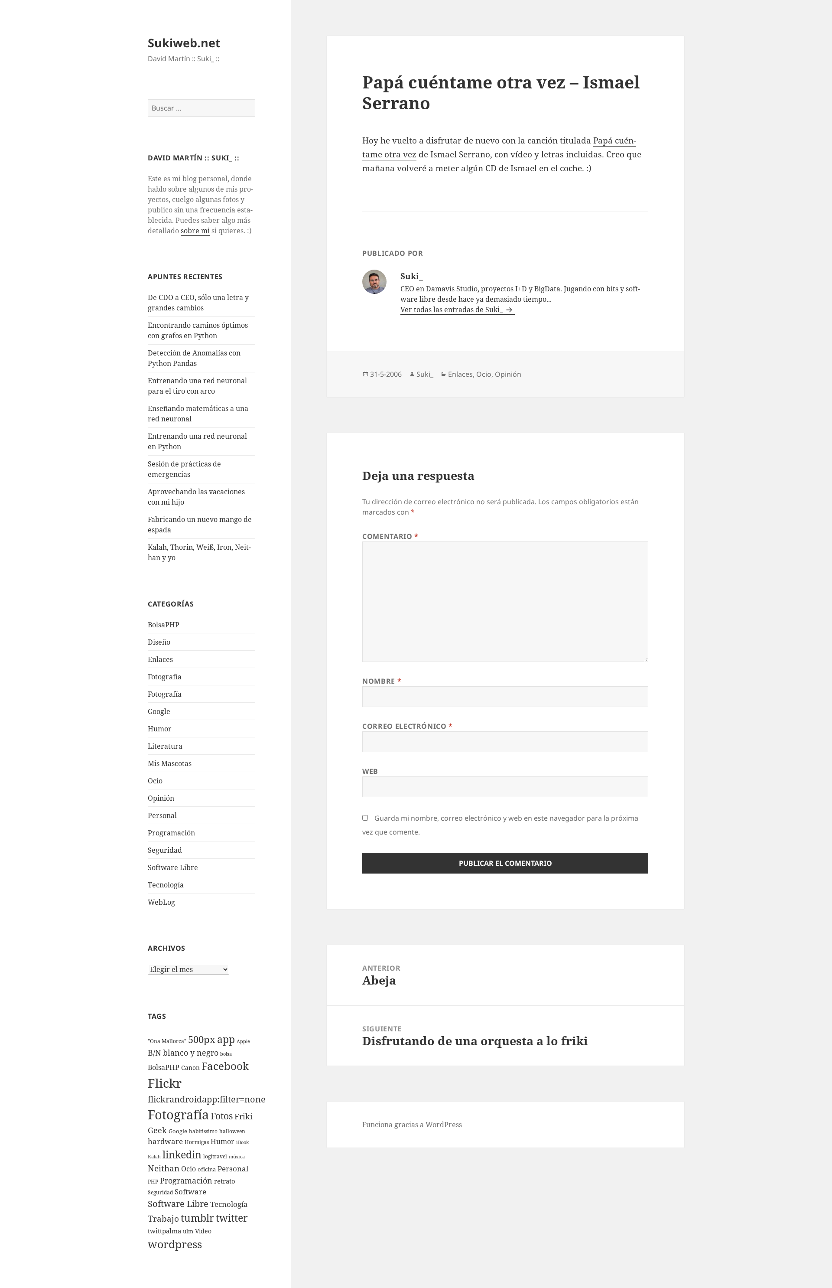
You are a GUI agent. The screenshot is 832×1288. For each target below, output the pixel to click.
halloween (232, 1131)
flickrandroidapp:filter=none (207, 1099)
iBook (242, 1142)
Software (190, 1192)
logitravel (215, 1156)
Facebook (225, 1066)
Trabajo (163, 1218)
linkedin (182, 1154)
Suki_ (424, 374)
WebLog (161, 902)
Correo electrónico (407, 726)
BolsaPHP (163, 624)
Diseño (159, 642)
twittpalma (164, 1231)
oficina (207, 1169)
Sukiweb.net (184, 43)
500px (201, 1039)
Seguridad (165, 850)
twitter (232, 1218)
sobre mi (195, 230)
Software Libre (173, 867)
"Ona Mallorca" (167, 1041)
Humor (160, 729)
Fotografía (165, 694)
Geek (157, 1130)
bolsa (226, 1054)
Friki (243, 1116)
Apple (243, 1041)
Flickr (165, 1083)
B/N (154, 1052)
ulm (188, 1231)
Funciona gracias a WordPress (412, 1124)
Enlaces (160, 659)
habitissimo (203, 1131)
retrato (224, 1181)
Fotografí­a (165, 676)
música (237, 1157)
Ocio (155, 781)
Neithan (163, 1168)
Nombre (381, 681)
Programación (171, 833)
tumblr (197, 1218)
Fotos (222, 1116)
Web (370, 771)
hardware (165, 1141)
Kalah (154, 1157)
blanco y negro (190, 1052)
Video (203, 1231)
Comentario (390, 536)
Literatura (165, 746)
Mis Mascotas (170, 763)
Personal (162, 815)
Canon (190, 1067)
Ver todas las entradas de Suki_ (452, 309)
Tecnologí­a (166, 885)
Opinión (161, 798)
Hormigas (197, 1142)
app (226, 1039)
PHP (153, 1181)
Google (159, 711)
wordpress (175, 1243)
